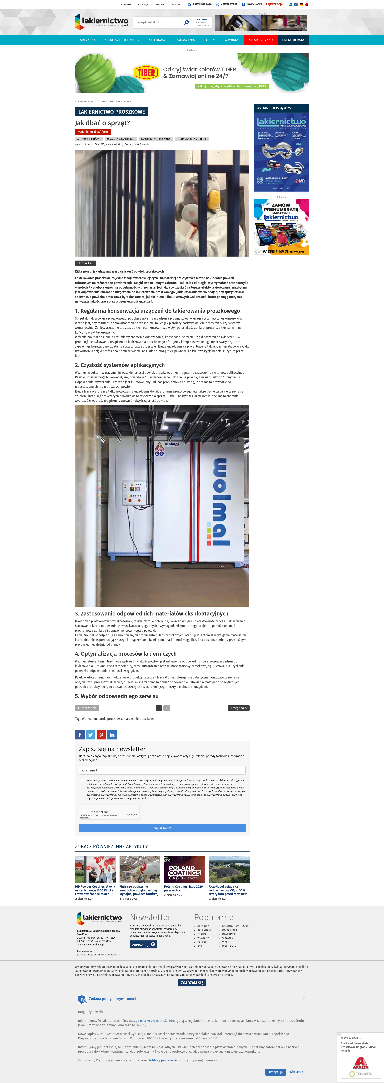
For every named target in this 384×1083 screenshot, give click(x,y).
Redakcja (143, 4)
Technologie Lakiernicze (191, 139)
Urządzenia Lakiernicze (121, 139)
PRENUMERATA (202, 4)
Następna (237, 708)
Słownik (227, 938)
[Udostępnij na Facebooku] (80, 734)
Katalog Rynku (260, 40)
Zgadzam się (193, 983)
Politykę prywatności (153, 1021)
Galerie (202, 942)
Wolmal (87, 719)
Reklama (160, 4)
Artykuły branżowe (89, 139)
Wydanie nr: (93, 132)
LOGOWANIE (254, 4)
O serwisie (125, 4)
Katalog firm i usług (122, 40)
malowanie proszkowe (139, 719)
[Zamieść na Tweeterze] (90, 734)
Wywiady (232, 40)
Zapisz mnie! (162, 828)
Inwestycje (229, 934)
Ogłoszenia (185, 40)
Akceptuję (275, 1072)
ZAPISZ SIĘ (140, 945)
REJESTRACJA (274, 4)
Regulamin (229, 946)
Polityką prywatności (163, 1060)
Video (225, 942)
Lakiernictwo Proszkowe (114, 101)
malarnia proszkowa (108, 719)
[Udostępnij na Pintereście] (101, 734)
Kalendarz (157, 40)
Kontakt (177, 4)
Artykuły (87, 40)
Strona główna (84, 101)
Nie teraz (296, 1072)
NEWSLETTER (229, 4)
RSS (199, 946)
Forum (209, 40)
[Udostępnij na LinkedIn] (112, 734)
